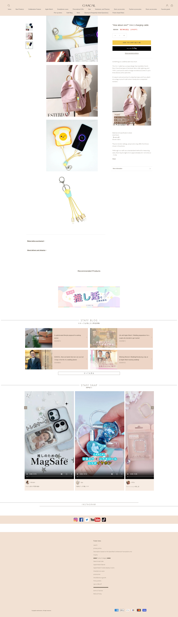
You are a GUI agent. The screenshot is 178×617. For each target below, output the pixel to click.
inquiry (95, 555)
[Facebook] (117, 159)
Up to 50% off (97, 584)
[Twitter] (120, 159)
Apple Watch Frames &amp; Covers (103, 568)
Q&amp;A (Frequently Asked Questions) (96, 13)
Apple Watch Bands (99, 564)
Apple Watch (49, 9)
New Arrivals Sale (98, 561)
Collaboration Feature (34, 9)
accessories (96, 574)
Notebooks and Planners (102, 9)
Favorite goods (165, 9)
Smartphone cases (62, 9)
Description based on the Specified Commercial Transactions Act (112, 551)
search (95, 545)
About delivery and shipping (36, 250)
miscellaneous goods (99, 578)
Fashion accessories (135, 9)
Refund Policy (97, 594)
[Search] (9, 5)
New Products (20, 9)
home (9, 9)
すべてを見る (89, 373)
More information (117, 168)
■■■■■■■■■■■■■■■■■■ (100, 587)
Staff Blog (69, 13)
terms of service (98, 591)
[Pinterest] (123, 159)
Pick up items (58, 13)
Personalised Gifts (78, 9)
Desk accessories (119, 9)
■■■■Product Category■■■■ (102, 558)
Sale (89, 9)
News (78, 13)
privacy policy (97, 548)
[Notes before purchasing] (35, 241)
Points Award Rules (118, 13)
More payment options (132, 53)
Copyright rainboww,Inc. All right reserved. (41, 610)
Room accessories (151, 9)
